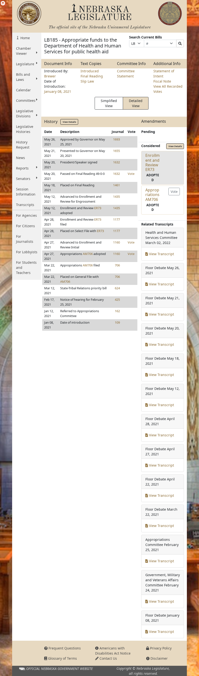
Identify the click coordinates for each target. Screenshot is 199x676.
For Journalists (24, 239)
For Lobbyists (26, 252)
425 (117, 299)
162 (117, 311)
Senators (23, 178)
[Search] (180, 43)
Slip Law (87, 81)
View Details (69, 121)
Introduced (90, 71)
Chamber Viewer (23, 51)
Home (24, 38)
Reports (22, 168)
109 (117, 322)
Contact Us (108, 658)
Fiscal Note (162, 81)
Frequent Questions (64, 648)
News (20, 157)
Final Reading (92, 76)
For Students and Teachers (26, 267)
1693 (116, 139)
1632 (116, 162)
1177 (116, 219)
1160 (116, 242)
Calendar (23, 90)
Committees (25, 100)
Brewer (50, 76)
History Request (22, 145)
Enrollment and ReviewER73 (152, 162)
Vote (131, 173)
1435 (116, 196)
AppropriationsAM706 (152, 194)
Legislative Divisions (24, 113)
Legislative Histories (24, 129)
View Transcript (161, 254)
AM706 (88, 254)
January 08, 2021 (57, 91)
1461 (116, 185)
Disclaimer (158, 658)
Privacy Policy (160, 648)
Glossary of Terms (62, 658)
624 (117, 288)
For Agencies (26, 215)
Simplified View (109, 103)
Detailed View (135, 103)
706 (117, 265)
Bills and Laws (23, 77)
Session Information (25, 192)
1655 (116, 151)
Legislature (25, 64)
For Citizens (25, 226)
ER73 (97, 208)
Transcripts (25, 204)
